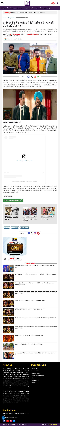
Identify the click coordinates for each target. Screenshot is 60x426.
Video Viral (6, 227)
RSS (33, 378)
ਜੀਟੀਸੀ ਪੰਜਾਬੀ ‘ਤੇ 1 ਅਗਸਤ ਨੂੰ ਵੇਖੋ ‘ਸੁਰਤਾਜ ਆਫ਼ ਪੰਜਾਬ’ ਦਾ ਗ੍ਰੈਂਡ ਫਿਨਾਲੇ (30, 309)
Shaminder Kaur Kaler (33, 34)
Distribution (35, 380)
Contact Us (20, 8)
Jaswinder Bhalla (24, 227)
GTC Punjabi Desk (15, 34)
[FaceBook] (28, 76)
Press (33, 382)
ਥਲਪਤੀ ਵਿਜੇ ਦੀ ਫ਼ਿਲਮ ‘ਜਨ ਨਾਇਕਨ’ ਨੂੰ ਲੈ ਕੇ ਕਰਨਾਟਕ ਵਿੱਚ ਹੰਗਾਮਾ (29, 335)
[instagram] (11, 421)
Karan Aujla (15, 13)
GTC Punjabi (53, 425)
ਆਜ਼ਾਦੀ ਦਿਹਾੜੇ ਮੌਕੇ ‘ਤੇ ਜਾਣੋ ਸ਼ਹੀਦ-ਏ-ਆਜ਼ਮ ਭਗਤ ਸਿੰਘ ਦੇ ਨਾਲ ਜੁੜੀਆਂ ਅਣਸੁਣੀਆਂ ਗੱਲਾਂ (12, 218)
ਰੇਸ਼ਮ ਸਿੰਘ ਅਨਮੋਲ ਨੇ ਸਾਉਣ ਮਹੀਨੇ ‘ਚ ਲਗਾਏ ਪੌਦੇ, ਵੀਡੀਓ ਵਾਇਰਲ (28, 344)
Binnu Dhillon (33, 13)
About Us (12, 8)
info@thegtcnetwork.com (10, 417)
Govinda (42, 13)
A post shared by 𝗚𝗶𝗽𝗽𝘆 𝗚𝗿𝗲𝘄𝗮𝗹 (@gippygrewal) (24, 181)
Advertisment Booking (43, 8)
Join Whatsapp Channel (11, 200)
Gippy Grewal (14, 227)
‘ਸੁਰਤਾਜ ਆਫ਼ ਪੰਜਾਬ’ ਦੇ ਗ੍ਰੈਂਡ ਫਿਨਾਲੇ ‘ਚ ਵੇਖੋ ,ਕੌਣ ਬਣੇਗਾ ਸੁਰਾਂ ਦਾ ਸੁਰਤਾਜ (30, 300)
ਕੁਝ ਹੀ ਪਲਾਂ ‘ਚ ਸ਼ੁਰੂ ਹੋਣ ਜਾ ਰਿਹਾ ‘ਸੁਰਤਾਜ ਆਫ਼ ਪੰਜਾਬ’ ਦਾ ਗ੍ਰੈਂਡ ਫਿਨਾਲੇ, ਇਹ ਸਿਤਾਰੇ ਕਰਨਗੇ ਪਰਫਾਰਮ (36, 274)
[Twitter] (32, 233)
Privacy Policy (30, 8)
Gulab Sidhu (24, 13)
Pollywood (4, 8)
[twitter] (14, 421)
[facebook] (4, 421)
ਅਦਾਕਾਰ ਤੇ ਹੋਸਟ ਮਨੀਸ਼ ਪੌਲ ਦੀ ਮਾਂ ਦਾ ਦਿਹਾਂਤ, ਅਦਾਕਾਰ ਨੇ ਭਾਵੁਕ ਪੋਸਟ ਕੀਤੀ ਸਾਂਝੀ (48, 218)
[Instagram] (35, 233)
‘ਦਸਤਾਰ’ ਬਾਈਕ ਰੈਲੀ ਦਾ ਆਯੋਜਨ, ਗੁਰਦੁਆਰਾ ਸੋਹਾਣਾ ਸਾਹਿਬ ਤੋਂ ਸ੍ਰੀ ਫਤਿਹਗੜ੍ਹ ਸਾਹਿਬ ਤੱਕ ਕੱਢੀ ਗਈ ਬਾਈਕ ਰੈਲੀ (30, 219)
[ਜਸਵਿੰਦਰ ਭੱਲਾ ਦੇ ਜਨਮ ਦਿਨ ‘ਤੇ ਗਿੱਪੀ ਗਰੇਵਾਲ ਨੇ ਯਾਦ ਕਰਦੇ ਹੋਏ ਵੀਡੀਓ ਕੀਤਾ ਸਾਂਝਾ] (30, 59)
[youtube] (7, 421)
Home (4, 18)
